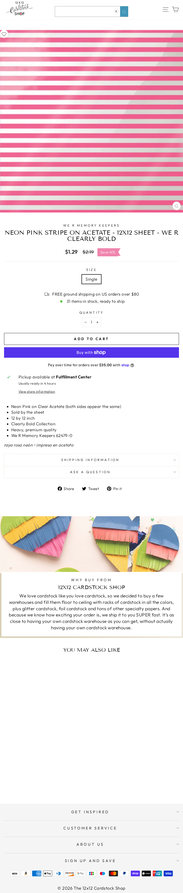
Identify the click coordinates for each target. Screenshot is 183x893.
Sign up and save (90, 860)
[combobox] (91, 11)
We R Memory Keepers (91, 225)
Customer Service (90, 828)
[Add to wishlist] (4, 34)
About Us (90, 844)
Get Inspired (90, 811)
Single (91, 279)
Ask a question (90, 472)
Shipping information (90, 460)
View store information (37, 391)
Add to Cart (51, 781)
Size (91, 270)
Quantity (91, 312)
